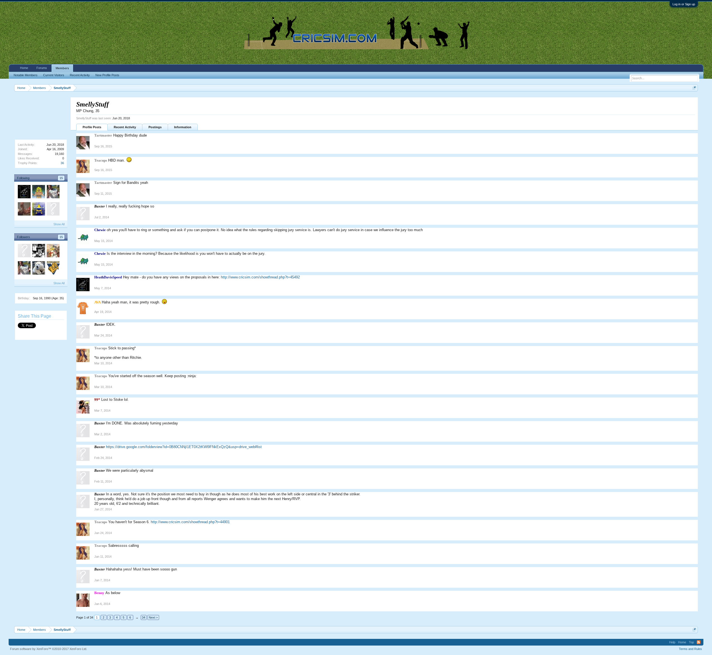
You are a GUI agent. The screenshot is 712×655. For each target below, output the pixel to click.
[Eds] (53, 210)
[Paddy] (38, 210)
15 (61, 178)
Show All (59, 224)
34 (143, 617)
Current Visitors (53, 75)
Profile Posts (92, 127)
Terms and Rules (690, 649)
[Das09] (24, 251)
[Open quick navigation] (694, 88)
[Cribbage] (53, 269)
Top (691, 642)
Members (62, 68)
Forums (41, 68)
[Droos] (53, 251)
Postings (155, 127)
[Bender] (24, 210)
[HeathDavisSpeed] (24, 192)
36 (62, 163)
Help (672, 642)
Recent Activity (125, 127)
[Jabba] (38, 251)
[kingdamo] (38, 192)
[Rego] (38, 269)
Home (24, 68)
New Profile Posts (107, 75)
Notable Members (26, 75)
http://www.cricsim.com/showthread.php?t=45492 (260, 277)
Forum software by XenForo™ (48, 649)
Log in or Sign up (684, 4)
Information (182, 127)
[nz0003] (53, 192)
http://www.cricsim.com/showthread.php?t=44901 (190, 522)
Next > (153, 617)
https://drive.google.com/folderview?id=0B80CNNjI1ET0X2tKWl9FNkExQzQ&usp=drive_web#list (184, 447)
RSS (699, 642)
